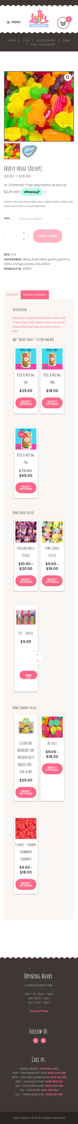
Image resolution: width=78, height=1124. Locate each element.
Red (37, 264)
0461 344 (54, 1073)
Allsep (66, 40)
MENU (16, 22)
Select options (26, 403)
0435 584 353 (49, 1068)
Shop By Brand (45, 40)
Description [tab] (12, 294)
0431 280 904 (49, 1090)
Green (52, 259)
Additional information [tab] (35, 294)
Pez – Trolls (26, 633)
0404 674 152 (54, 1086)
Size (7, 218)
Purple (29, 264)
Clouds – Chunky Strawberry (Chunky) (25, 851)
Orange (18, 264)
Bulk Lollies (39, 259)
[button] (68, 77)
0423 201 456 (54, 1094)
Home (11, 40)
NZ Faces (52, 743)
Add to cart (28, 676)
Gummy (63, 259)
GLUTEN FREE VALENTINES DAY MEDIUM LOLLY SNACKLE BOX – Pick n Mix (25, 757)
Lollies (8, 264)
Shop (26, 40)
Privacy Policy (39, 1011)
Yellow (45, 264)
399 (63, 1073)
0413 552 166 (58, 1077)
